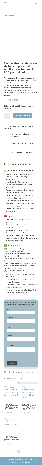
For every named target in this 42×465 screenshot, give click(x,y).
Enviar (12, 363)
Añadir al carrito (22, 115)
